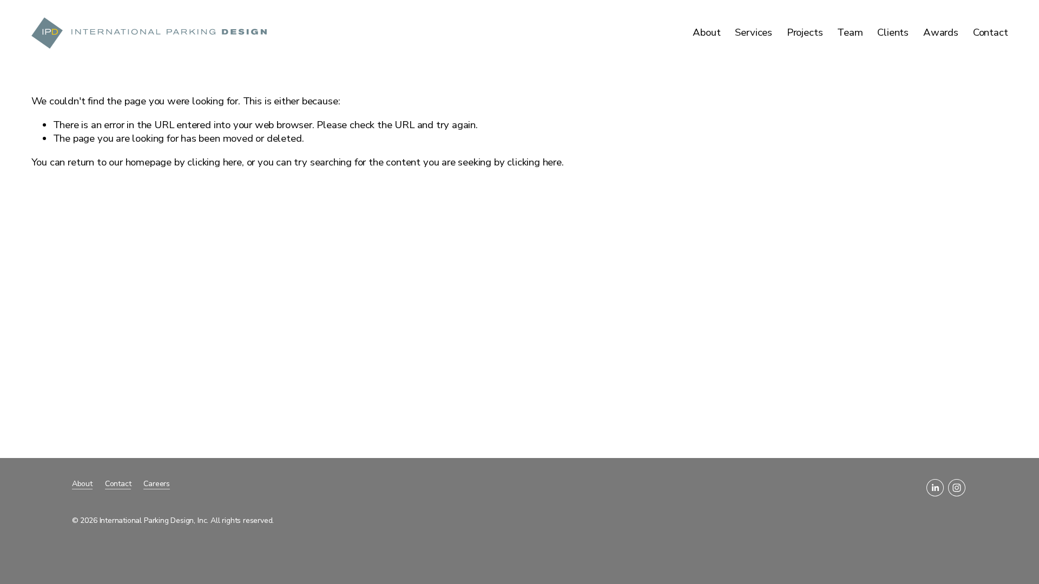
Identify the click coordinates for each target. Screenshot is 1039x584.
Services (753, 32)
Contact (990, 32)
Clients (893, 32)
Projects (805, 32)
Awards (940, 32)
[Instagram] (956, 487)
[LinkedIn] (935, 487)
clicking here (214, 162)
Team (850, 32)
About (706, 32)
